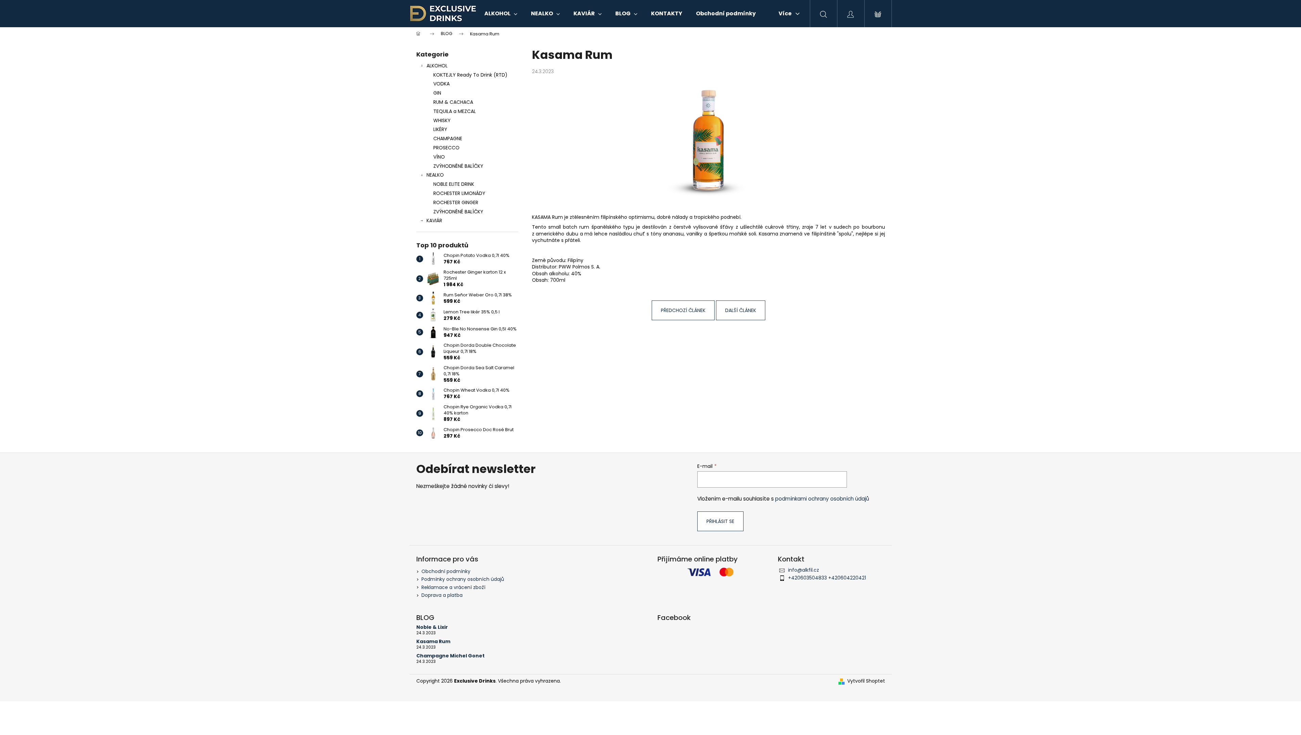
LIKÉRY (440, 129)
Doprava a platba (442, 595)
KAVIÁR (434, 220)
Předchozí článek (683, 310)
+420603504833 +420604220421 (827, 577)
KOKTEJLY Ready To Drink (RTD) (470, 74)
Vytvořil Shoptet (866, 681)
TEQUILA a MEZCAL (454, 111)
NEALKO (435, 175)
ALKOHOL (437, 65)
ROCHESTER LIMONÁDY (459, 193)
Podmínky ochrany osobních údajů (462, 579)
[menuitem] (501, 13)
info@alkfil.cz (803, 570)
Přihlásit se (720, 521)
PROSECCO (446, 147)
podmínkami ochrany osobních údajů (822, 498)
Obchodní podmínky (445, 571)
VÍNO (439, 156)
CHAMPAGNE (447, 138)
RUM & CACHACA (453, 102)
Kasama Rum (433, 641)
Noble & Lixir (432, 627)
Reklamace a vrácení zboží (453, 587)
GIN (437, 92)
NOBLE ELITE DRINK (453, 184)
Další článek (740, 310)
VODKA (441, 83)
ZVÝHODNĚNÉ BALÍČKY (458, 166)
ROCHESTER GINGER (455, 202)
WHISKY (442, 120)
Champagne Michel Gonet (450, 655)
